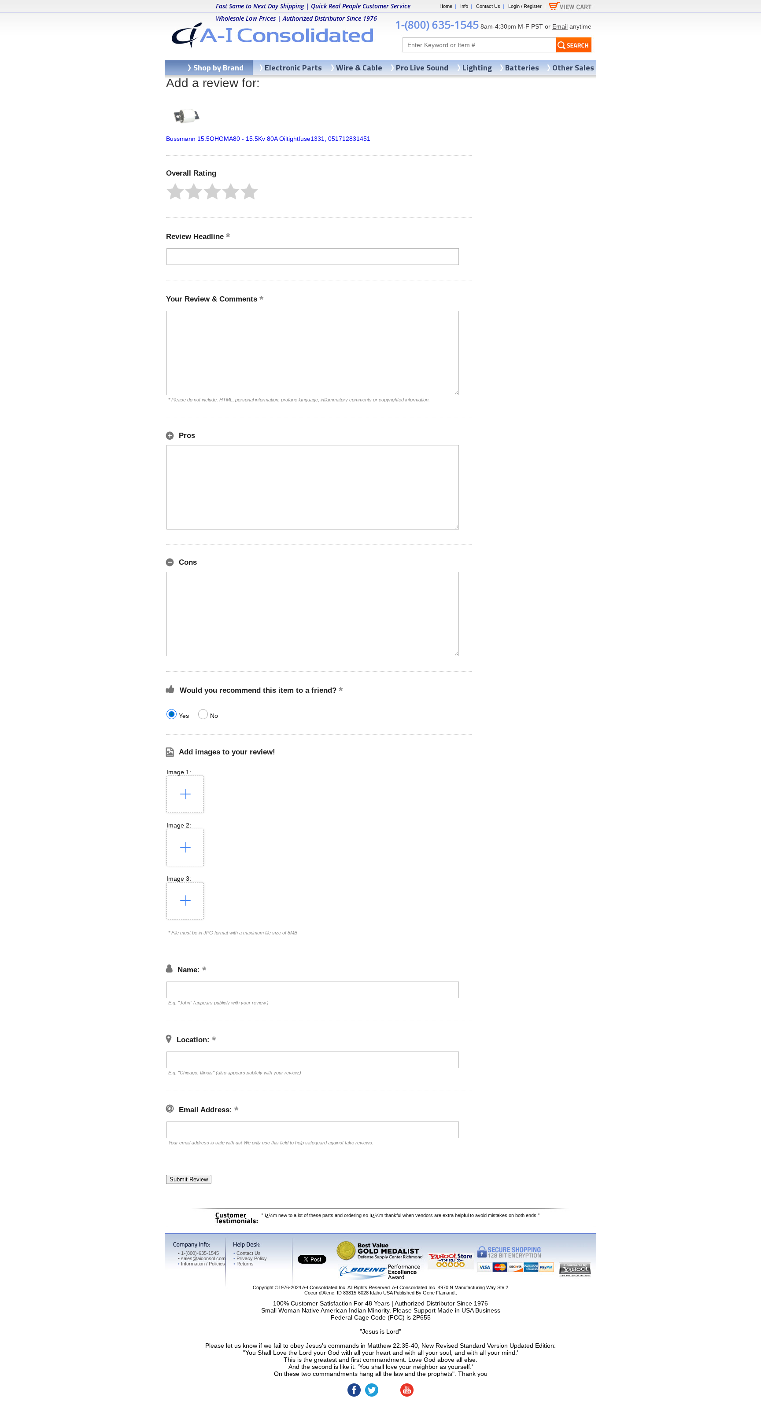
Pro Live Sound (422, 68)
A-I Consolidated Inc (323, 1287)
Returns (243, 1263)
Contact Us (488, 6)
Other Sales (573, 68)
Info (464, 6)
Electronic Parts (293, 68)
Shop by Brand (218, 68)
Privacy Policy (250, 1258)
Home (446, 6)
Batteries (522, 68)
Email (560, 26)
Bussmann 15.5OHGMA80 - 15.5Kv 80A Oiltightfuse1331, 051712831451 (268, 138)
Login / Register (525, 6)
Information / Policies (201, 1263)
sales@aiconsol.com (203, 1258)
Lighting (477, 68)
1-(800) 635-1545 (437, 24)
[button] (175, 191)
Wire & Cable (359, 68)
